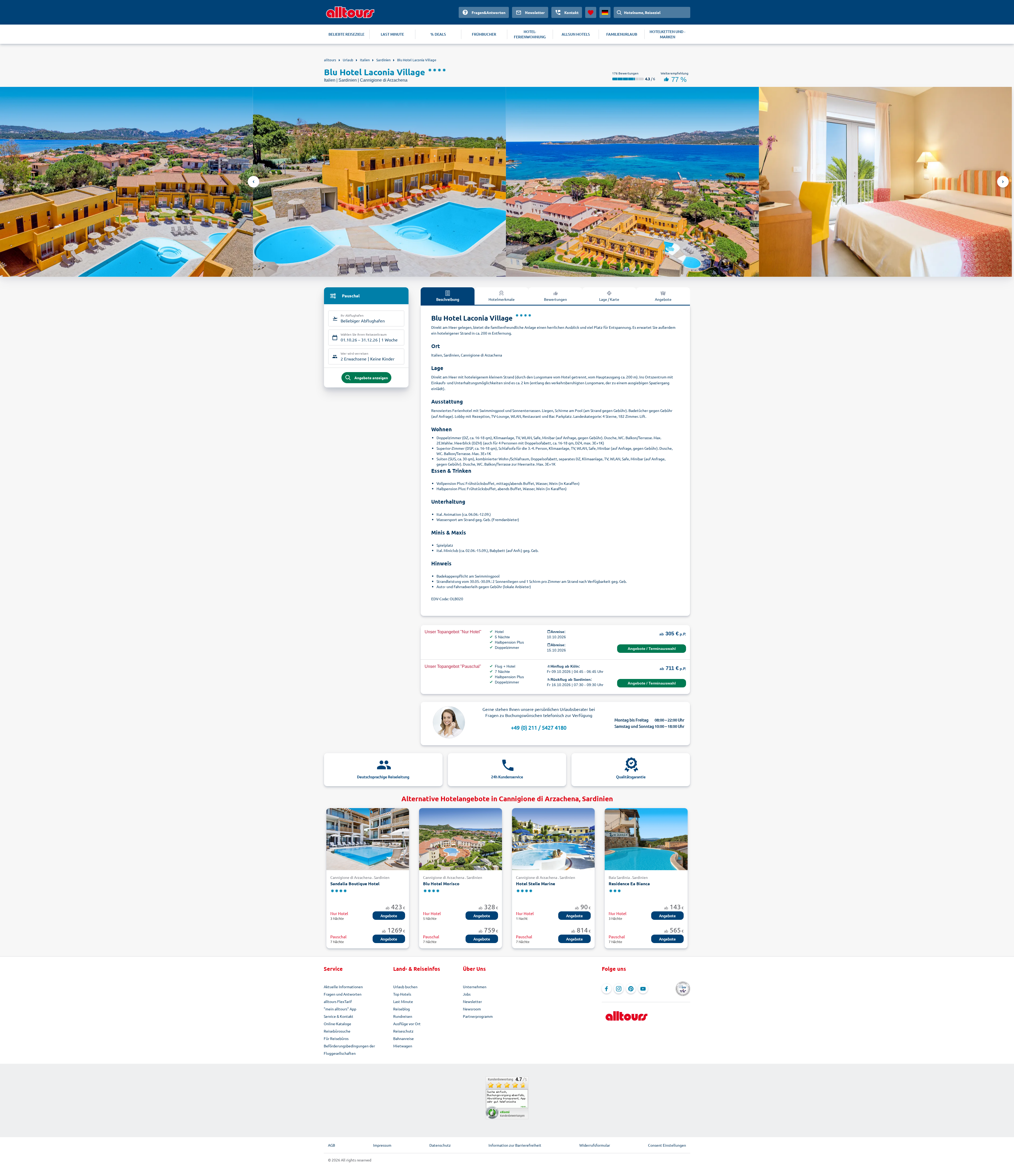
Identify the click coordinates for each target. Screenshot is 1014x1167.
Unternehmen (474, 986)
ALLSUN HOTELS (576, 34)
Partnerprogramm (478, 1016)
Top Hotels (402, 994)
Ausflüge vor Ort (407, 1023)
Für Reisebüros (336, 1038)
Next (1003, 182)
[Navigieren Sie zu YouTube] (643, 988)
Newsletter (472, 1001)
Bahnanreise (403, 1038)
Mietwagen (402, 1045)
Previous (253, 182)
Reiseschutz (403, 1031)
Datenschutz (440, 1145)
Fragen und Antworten (343, 994)
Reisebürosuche (337, 1031)
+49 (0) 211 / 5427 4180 (538, 727)
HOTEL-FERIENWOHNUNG (530, 34)
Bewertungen (555, 299)
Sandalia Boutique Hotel (354, 883)
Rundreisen (402, 1016)
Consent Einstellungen (667, 1145)
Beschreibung (447, 299)
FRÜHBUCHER (484, 34)
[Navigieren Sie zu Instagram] (618, 988)
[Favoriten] (590, 12)
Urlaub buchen (405, 986)
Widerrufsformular (594, 1145)
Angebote (663, 299)
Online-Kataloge (337, 1023)
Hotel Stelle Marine (535, 883)
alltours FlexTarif (338, 1001)
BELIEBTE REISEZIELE (346, 34)
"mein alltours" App (340, 1008)
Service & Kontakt (338, 1016)
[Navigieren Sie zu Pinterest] (631, 988)
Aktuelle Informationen (343, 986)
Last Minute (403, 1001)
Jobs (467, 994)
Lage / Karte (609, 299)
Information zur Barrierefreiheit (515, 1145)
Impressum (382, 1145)
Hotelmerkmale (502, 299)
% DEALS (438, 34)
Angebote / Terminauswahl (652, 648)
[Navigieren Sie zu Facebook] (606, 988)
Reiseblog (401, 1008)
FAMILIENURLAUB (621, 34)
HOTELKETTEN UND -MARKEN (667, 34)
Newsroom (472, 1008)
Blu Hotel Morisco (441, 883)
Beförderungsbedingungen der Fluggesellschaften (349, 1049)
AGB (331, 1145)
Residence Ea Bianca (629, 883)
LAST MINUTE (392, 34)
